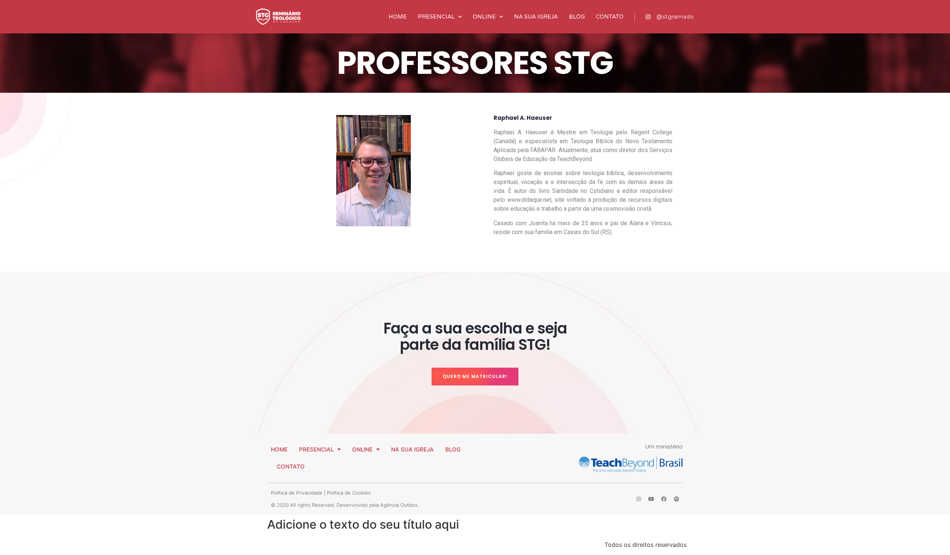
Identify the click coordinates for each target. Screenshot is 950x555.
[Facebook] (663, 499)
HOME (398, 16)
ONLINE (484, 16)
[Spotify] (676, 499)
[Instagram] (638, 499)
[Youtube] (651, 499)
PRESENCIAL (436, 16)
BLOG (577, 16)
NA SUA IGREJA (536, 16)
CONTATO (609, 16)
